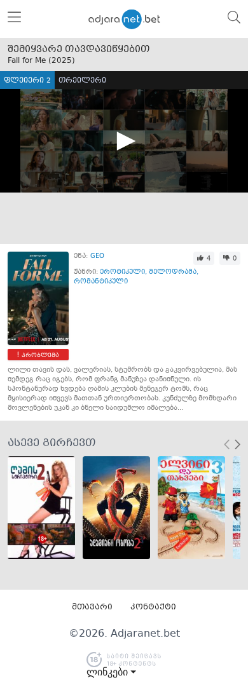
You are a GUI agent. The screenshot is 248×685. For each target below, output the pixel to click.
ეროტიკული (122, 272)
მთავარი (92, 607)
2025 (62, 61)
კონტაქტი (153, 607)
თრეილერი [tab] (82, 81)
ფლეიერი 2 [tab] (27, 81)
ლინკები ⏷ (111, 672)
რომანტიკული (101, 282)
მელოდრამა (172, 272)
